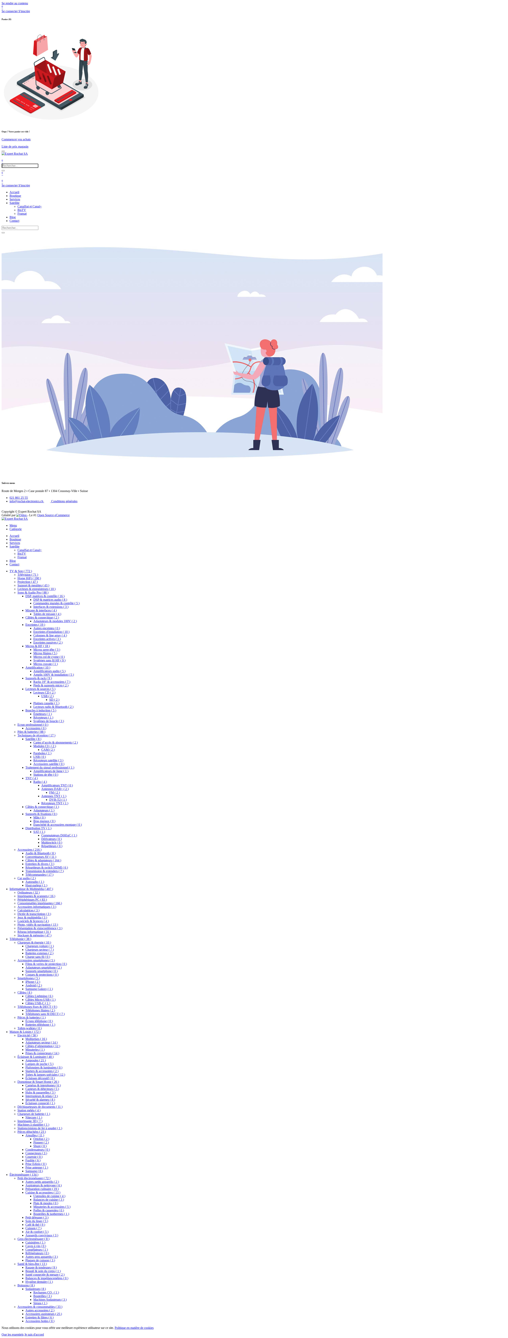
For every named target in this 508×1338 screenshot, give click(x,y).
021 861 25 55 (19, 497)
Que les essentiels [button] (13, 1334)
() (21, 571)
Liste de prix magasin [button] (15, 146)
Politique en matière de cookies (134, 1327)
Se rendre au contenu (15, 3)
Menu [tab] (13, 525)
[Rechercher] (3, 170)
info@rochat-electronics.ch (27, 501)
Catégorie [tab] (16, 529)
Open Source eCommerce (53, 515)
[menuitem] (14, 192)
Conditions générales (63, 501)
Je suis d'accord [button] (34, 1334)
